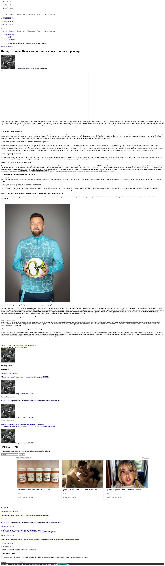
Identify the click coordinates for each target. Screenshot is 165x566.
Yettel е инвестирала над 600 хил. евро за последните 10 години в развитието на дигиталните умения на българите (40, 539)
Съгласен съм (62, 564)
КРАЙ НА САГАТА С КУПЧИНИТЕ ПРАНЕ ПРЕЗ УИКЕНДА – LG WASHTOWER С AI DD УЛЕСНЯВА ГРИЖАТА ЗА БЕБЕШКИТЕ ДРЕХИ (28, 425)
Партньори (31, 14)
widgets (77, 557)
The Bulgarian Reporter (8, 5)
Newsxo (23, 549)
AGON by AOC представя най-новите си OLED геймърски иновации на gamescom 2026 (31, 400)
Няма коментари (41, 68)
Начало (4, 14)
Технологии (10, 397)
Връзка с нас (21, 14)
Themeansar (31, 549)
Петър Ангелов (8, 365)
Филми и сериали (49, 14)
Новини (11, 14)
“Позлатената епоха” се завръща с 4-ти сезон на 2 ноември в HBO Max (25, 377)
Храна (39, 14)
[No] (68, 564)
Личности (4, 46)
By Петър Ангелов (21, 68)
